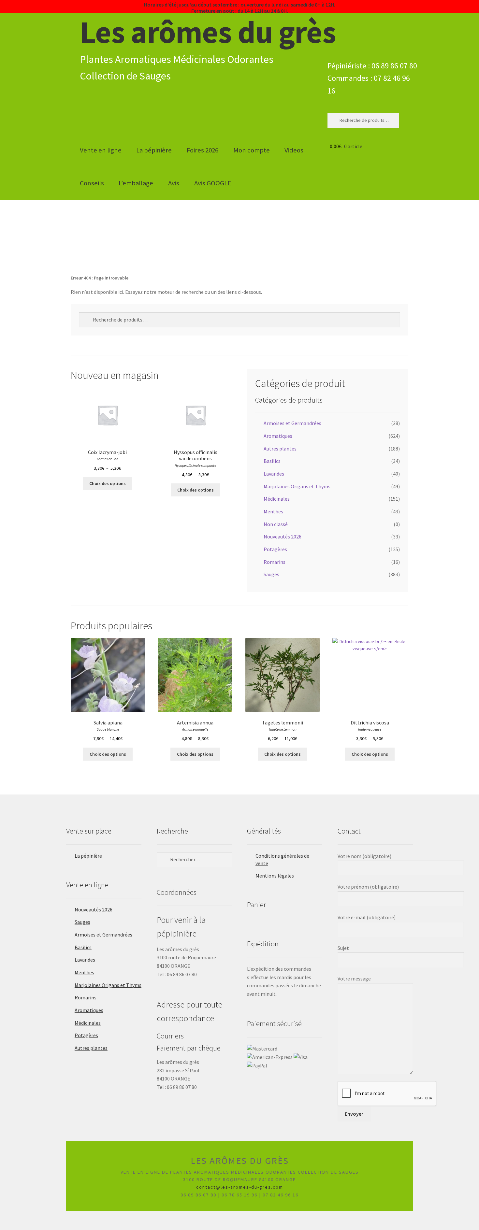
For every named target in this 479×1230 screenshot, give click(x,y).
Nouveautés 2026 (282, 536)
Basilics (272, 461)
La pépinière (154, 150)
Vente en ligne (101, 150)
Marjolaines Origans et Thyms (297, 486)
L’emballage (136, 183)
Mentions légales (274, 875)
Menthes (273, 511)
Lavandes (274, 473)
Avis (173, 183)
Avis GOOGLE (212, 183)
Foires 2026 (202, 150)
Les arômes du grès (208, 31)
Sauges (271, 574)
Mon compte (251, 150)
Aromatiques (278, 436)
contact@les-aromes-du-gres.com (239, 1187)
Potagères (275, 549)
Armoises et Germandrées (292, 423)
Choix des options (107, 483)
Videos (293, 150)
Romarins (274, 562)
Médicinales (277, 498)
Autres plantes (280, 448)
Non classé (276, 524)
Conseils (92, 183)
